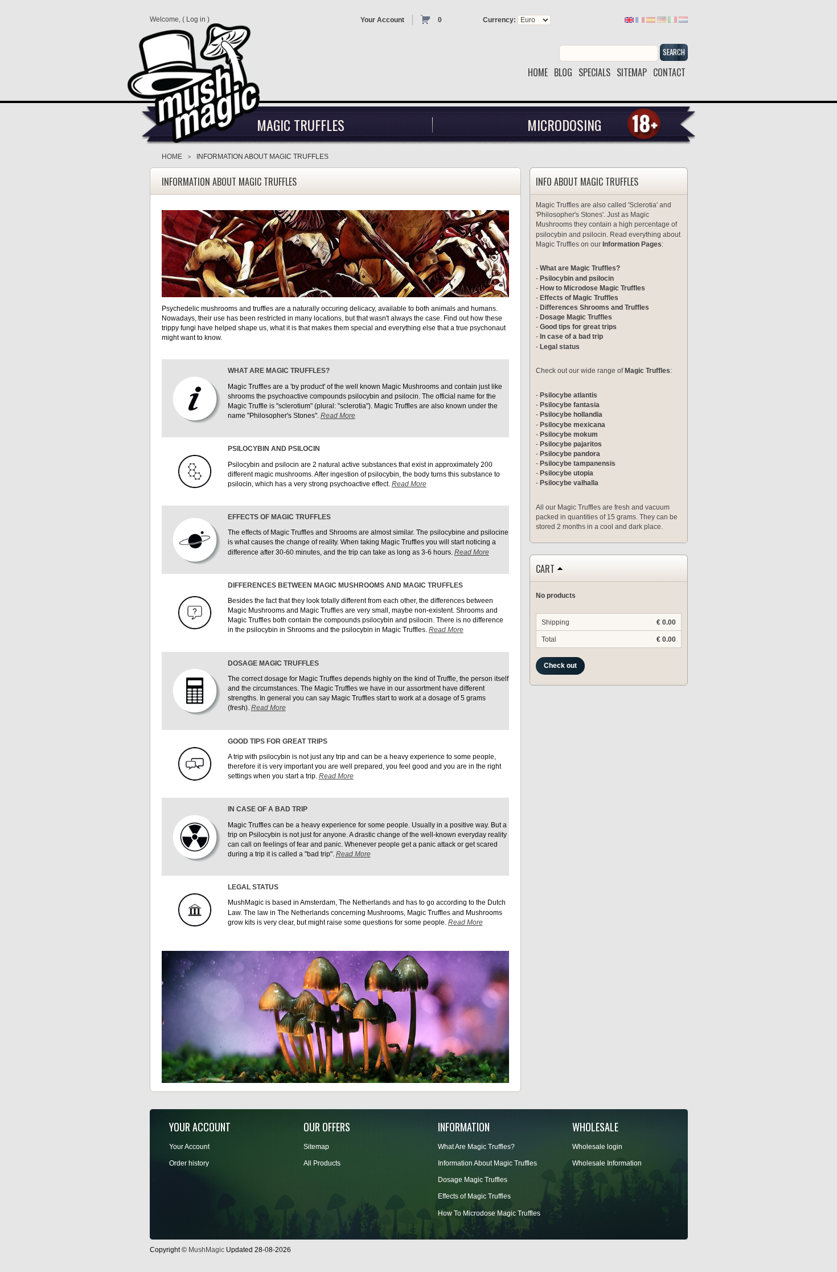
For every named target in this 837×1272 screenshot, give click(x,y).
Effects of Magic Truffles (579, 298)
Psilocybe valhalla (569, 483)
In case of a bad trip (571, 336)
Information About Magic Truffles (487, 1163)
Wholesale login (597, 1147)
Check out (560, 666)
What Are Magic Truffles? (476, 1147)
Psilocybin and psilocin (577, 278)
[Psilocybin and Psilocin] (195, 471)
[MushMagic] (199, 79)
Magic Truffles (300, 124)
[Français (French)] (640, 19)
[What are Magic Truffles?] (195, 398)
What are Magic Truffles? (580, 268)
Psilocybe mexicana (572, 425)
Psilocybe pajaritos (571, 444)
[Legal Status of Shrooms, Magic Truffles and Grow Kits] (195, 909)
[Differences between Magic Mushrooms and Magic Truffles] (195, 612)
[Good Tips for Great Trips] (195, 764)
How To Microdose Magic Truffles (489, 1213)
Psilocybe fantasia (570, 405)
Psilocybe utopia (566, 473)
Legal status (560, 347)
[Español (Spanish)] (650, 19)
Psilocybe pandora (570, 454)
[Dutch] (683, 19)
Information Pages (632, 244)
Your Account (382, 20)
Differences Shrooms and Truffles (594, 307)
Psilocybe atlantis (568, 395)
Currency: (499, 20)
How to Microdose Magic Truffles (592, 288)
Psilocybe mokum (569, 434)
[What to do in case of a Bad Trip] (195, 836)
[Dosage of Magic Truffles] (195, 690)
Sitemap (316, 1147)
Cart (545, 569)
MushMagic (206, 1250)
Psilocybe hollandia (571, 414)
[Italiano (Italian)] (672, 19)
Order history (189, 1163)
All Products (321, 1163)
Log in (196, 19)
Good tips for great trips (578, 327)
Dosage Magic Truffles (576, 317)
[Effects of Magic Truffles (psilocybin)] (195, 539)
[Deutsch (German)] (661, 19)
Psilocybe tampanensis (578, 463)
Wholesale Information (607, 1163)
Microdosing (564, 124)
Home (172, 157)
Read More (338, 416)
